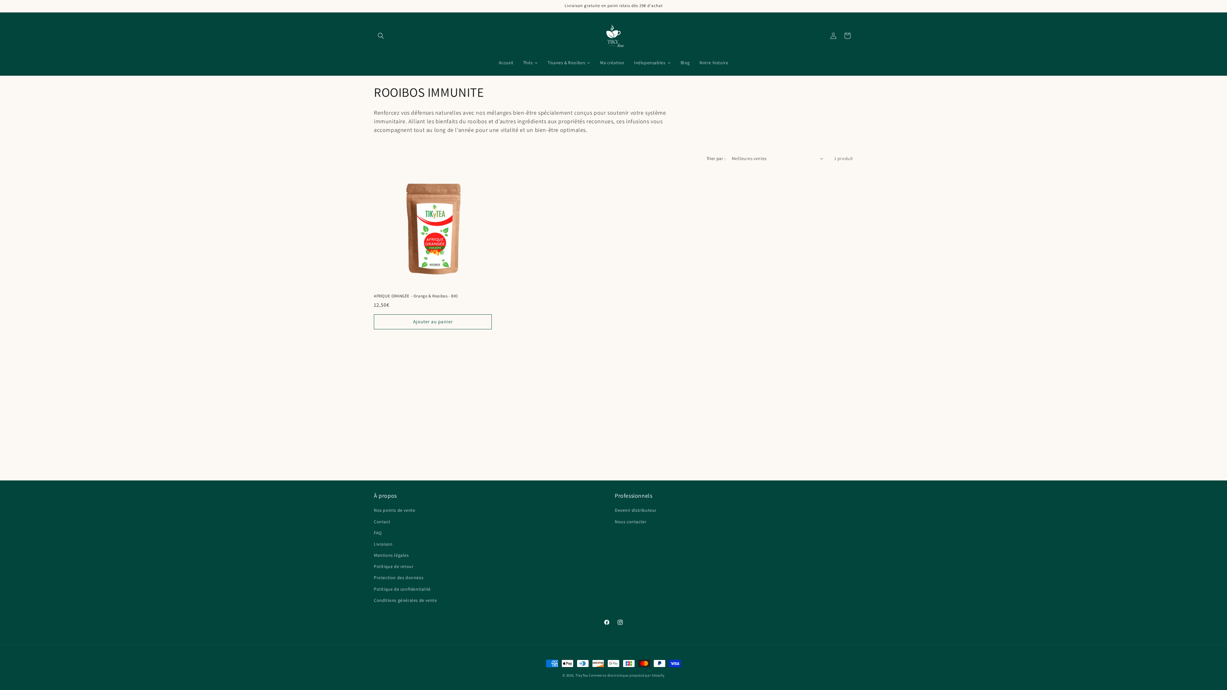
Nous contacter (630, 521)
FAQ (378, 532)
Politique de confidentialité (402, 589)
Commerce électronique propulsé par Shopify (626, 675)
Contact (382, 521)
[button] (381, 36)
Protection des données (398, 577)
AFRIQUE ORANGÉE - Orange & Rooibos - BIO (416, 296)
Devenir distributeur (636, 510)
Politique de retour (393, 566)
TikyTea (581, 675)
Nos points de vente (394, 510)
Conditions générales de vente (405, 600)
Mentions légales (391, 555)
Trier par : (715, 158)
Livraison (383, 544)
